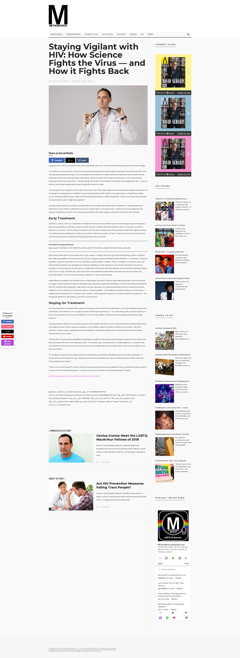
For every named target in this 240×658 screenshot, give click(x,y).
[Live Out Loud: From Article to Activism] (164, 237)
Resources (56, 34)
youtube (9, 336)
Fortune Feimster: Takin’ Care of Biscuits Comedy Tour (170, 461)
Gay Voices (107, 34)
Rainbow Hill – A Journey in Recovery (169, 252)
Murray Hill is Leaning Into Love (172, 575)
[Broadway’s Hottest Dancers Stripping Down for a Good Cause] (164, 393)
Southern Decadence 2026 (165, 328)
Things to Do (91, 34)
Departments (73, 34)
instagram (8, 326)
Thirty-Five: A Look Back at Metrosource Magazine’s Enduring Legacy (170, 199)
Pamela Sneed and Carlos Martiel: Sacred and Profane (173, 434)
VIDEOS (133, 34)
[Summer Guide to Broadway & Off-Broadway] (164, 367)
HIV (92, 81)
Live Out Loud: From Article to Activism (170, 225)
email (84, 160)
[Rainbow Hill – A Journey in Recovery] (164, 264)
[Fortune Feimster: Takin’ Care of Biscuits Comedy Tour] (164, 473)
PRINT (150, 34)
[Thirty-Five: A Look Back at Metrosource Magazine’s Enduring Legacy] (164, 211)
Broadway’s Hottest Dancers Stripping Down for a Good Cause (172, 381)
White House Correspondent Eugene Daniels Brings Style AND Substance (172, 278)
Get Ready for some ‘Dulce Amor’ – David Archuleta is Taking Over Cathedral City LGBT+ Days (173, 408)
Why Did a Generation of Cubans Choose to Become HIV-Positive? (74, 376)
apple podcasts (7, 342)
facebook (58, 160)
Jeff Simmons (63, 81)
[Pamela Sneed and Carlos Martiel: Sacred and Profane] (164, 446)
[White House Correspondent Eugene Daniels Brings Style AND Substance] (164, 290)
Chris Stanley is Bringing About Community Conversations (172, 594)
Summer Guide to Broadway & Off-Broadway (172, 355)
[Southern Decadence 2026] (164, 340)
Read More (105, 462)
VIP (142, 34)
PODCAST (121, 34)
